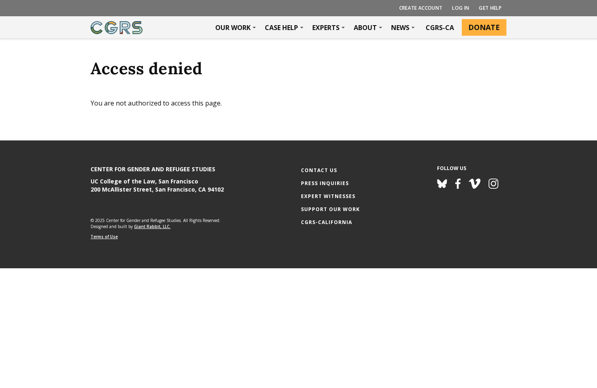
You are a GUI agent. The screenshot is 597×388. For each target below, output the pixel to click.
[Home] (117, 27)
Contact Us (319, 170)
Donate (484, 27)
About (365, 27)
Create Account (421, 7)
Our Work (233, 27)
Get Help (490, 7)
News (400, 27)
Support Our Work (330, 209)
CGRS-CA (440, 27)
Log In (460, 7)
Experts (326, 27)
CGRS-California (326, 222)
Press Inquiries (325, 183)
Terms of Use (104, 236)
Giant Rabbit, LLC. (152, 226)
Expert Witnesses (328, 196)
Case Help (281, 27)
